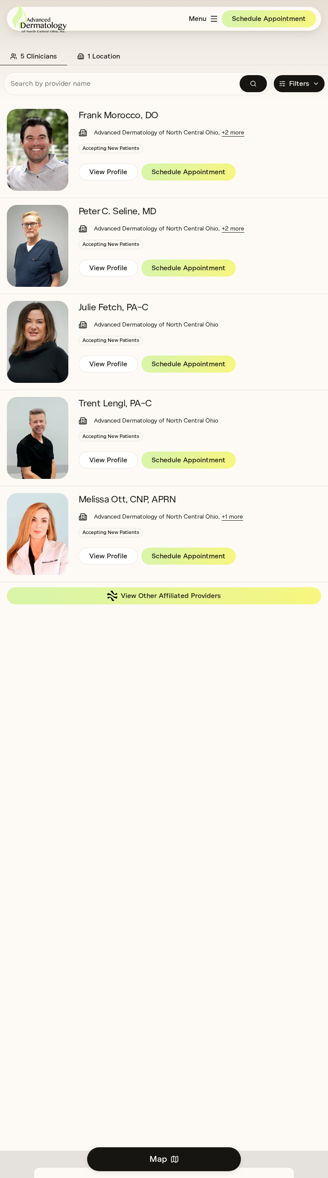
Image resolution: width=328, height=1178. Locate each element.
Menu (197, 19)
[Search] (253, 83)
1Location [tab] (104, 56)
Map (158, 1159)
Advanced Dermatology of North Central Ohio (156, 132)
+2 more (233, 132)
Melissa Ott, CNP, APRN (127, 499)
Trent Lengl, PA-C (115, 403)
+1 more (232, 516)
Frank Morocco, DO (118, 115)
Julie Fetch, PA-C (114, 307)
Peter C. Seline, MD (117, 211)
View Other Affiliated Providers (171, 596)
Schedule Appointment (269, 19)
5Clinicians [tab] (38, 56)
